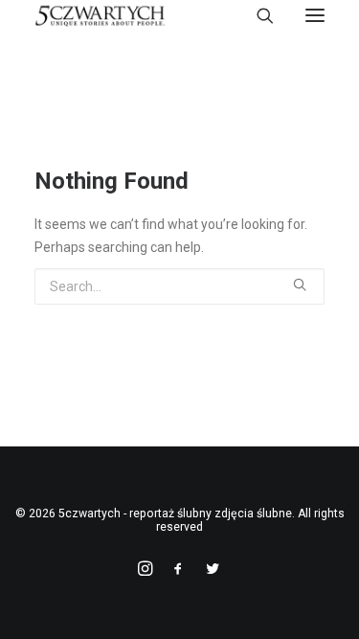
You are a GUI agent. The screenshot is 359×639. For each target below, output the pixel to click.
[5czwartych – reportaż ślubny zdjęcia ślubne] (100, 15)
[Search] (256, 15)
